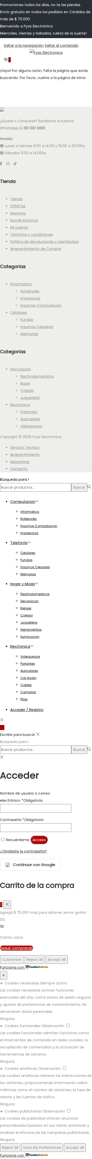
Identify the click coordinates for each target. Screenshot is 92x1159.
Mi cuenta (19, 227)
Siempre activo (53, 983)
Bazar (25, 383)
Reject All (35, 959)
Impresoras (30, 298)
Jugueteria (30, 397)
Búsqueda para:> (15, 479)
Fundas (26, 319)
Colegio (27, 390)
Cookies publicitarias (23, 1111)
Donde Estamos (24, 220)
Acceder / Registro (26, 709)
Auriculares (30, 419)
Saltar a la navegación (24, 45)
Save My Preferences (42, 1147)
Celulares (18, 312)
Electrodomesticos (37, 376)
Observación (53, 1025)
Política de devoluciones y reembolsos (44, 241)
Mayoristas (19, 461)
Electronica (20, 404)
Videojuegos (31, 426)
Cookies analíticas (21, 1068)
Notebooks (29, 291)
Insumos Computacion (41, 305)
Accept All (57, 959)
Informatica (20, 284)
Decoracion (20, 369)
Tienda (16, 199)
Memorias (29, 333)
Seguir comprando (16, 948)
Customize (11, 959)
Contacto (19, 468)
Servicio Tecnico (25, 447)
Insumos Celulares (36, 326)
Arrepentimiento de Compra (35, 248)
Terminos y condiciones (31, 234)
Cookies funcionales (23, 1025)
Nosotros (18, 213)
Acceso (39, 839)
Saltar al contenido (61, 45)
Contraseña (22, 819)
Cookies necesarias (22, 983)
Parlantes (28, 411)
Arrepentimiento (25, 454)
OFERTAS (18, 206)
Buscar (79, 487)
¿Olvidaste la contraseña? (23, 851)
